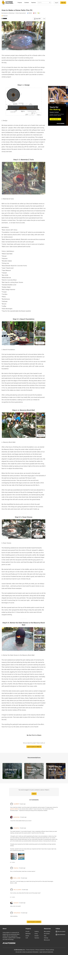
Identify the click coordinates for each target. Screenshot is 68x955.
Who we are (47, 940)
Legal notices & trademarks (46, 952)
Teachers (33, 2)
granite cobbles (14, 809)
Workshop (11, 13)
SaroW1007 (16, 804)
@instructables (61, 931)
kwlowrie (5, 13)
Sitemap (46, 938)
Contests (26, 2)
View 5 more (40, 343)
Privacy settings (50, 949)
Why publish (47, 931)
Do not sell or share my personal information (27, 952)
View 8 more (41, 435)
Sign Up (63, 2)
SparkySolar (17, 817)
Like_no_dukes (17, 889)
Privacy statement (40, 949)
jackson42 (16, 902)
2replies (13, 862)
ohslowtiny (16, 828)
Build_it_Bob (17, 878)
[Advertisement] (58, 106)
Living (36, 933)
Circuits (27, 931)
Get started (47, 933)
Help (45, 936)
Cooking (37, 931)
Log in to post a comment (34, 922)
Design (27, 936)
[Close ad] (67, 87)
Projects (20, 2)
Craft (27, 938)
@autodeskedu (61, 934)
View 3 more (38, 536)
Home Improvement (21, 13)
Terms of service (30, 949)
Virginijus (16, 868)
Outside (36, 936)
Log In (56, 2)
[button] (44, 18)
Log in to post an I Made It (34, 746)
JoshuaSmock (17, 912)
